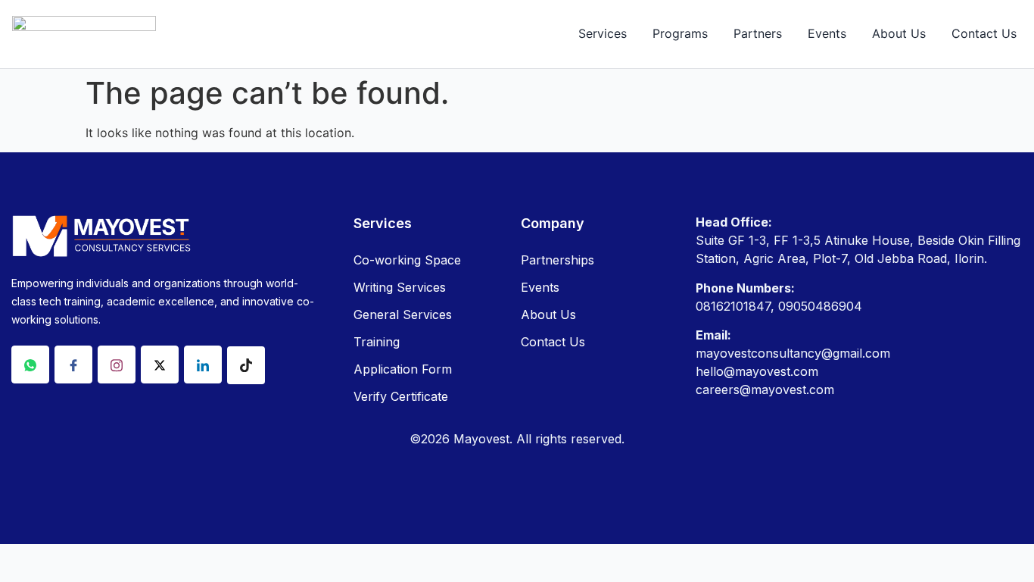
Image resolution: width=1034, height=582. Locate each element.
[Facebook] (73, 364)
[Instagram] (116, 364)
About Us (899, 33)
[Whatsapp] (30, 364)
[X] (160, 364)
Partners (757, 33)
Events (827, 33)
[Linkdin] (203, 364)
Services (602, 33)
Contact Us (984, 33)
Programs (680, 33)
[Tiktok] (246, 365)
